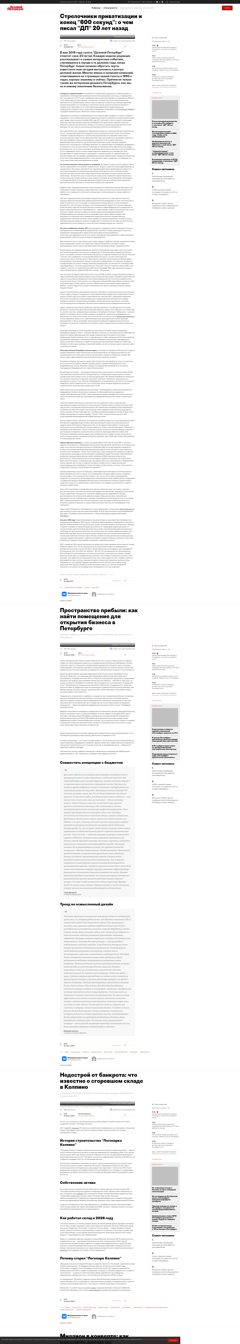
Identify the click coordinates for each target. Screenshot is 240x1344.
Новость (87, 587)
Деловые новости (96, 1052)
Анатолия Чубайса (126, 109)
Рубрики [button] (96, 8)
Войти (227, 8)
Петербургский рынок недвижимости (156, 1307)
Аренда (67, 1052)
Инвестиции (133, 1052)
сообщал (79, 1194)
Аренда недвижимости (67, 1310)
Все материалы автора (85, 47)
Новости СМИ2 (66, 601)
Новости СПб (108, 1052)
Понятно (173, 1340)
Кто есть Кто (148, 8)
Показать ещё (157, 93)
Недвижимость (144, 1052)
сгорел (93, 1288)
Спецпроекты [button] (111, 8)
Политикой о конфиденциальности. (155, 1339)
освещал (75, 1128)
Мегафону (65, 516)
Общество (86, 1052)
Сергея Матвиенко (126, 509)
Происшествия (115, 1307)
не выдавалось (95, 1290)
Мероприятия (126, 8)
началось (63, 1250)
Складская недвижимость (83, 1310)
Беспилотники (126, 1307)
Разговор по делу (75, 1052)
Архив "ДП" (95, 587)
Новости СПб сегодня (121, 1052)
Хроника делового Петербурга (73, 587)
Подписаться (135, 2)
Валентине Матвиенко (126, 316)
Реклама (138, 8)
